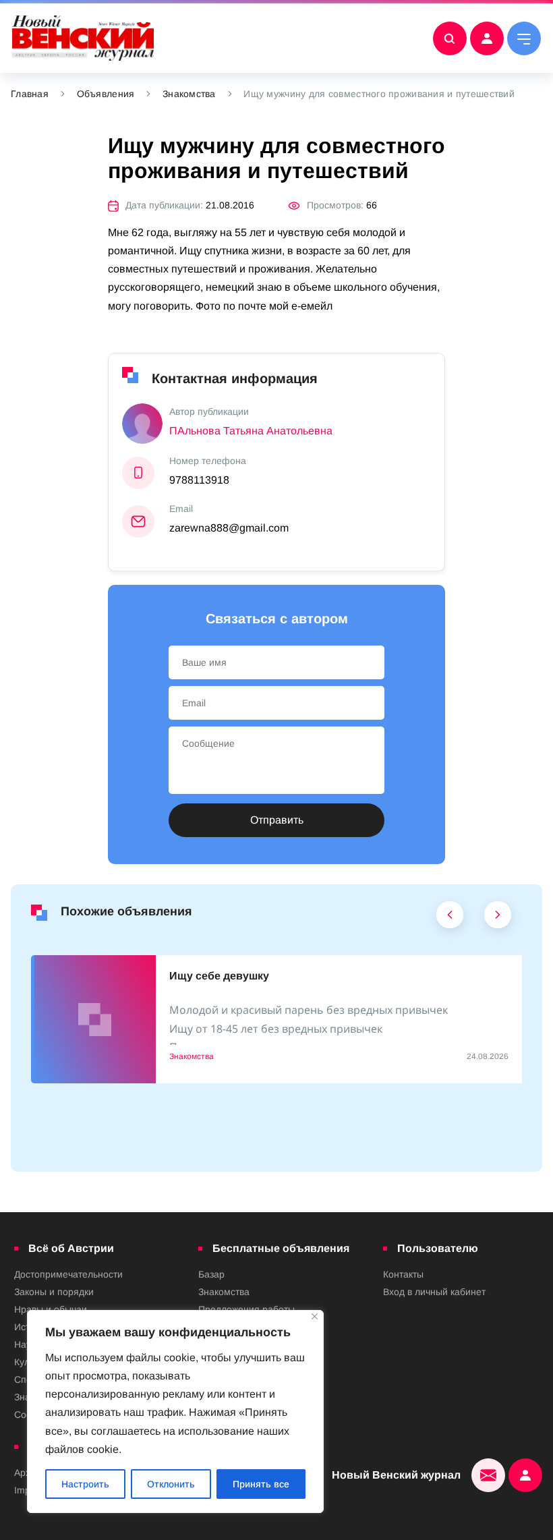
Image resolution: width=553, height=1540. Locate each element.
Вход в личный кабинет (434, 1291)
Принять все (261, 1484)
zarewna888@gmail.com (229, 528)
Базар (211, 1274)
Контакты (403, 1274)
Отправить (276, 820)
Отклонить (171, 1484)
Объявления (106, 93)
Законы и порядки (54, 1291)
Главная (30, 93)
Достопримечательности (68, 1274)
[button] (450, 918)
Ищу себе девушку (219, 975)
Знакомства (189, 93)
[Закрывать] (315, 1316)
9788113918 (199, 480)
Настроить (85, 1484)
